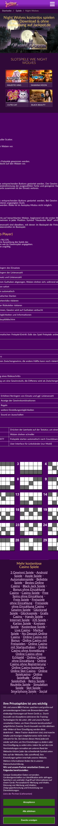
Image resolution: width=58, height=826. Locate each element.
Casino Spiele (31, 593)
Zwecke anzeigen (29, 820)
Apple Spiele (33, 576)
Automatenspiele (22, 579)
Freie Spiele (21, 599)
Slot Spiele (33, 688)
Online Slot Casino (23, 671)
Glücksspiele (29, 613)
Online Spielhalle (29, 676)
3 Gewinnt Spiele (22, 572)
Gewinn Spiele (21, 609)
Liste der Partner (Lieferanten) (17, 794)
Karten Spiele (22, 623)
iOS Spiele (39, 620)
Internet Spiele (20, 620)
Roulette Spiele (20, 684)
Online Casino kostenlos (28, 667)
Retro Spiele (36, 681)
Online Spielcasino (31, 673)
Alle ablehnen (29, 811)
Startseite (6, 11)
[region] (29, 760)
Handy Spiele (34, 616)
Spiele (19, 11)
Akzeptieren (29, 802)
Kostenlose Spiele (33, 626)
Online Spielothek (26, 679)
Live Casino (22, 630)
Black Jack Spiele (34, 586)
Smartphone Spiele (23, 691)
